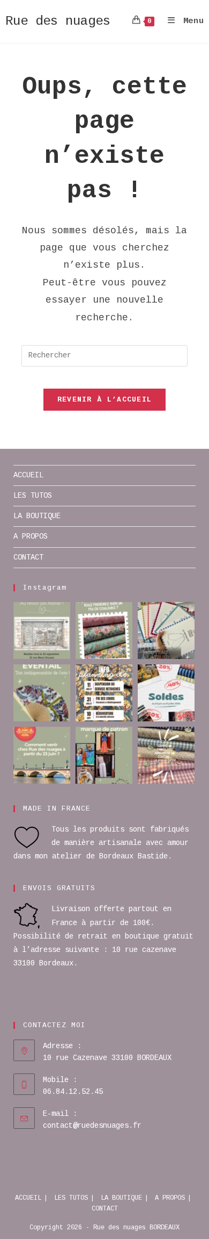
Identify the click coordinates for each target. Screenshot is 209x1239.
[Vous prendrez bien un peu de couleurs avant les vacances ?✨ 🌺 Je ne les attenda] (104, 630)
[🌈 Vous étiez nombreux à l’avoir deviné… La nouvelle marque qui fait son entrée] (166, 630)
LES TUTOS (32, 495)
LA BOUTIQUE (37, 516)
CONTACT (28, 557)
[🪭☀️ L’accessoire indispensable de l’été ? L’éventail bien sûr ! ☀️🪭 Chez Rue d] (41, 692)
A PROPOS (30, 536)
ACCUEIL (28, 475)
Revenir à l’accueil (104, 400)
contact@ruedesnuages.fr (92, 1125)
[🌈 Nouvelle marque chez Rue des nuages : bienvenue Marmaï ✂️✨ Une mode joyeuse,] (104, 755)
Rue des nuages (57, 21)
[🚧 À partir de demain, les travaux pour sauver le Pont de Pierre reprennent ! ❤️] (41, 755)
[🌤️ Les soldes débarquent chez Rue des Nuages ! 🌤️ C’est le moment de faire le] (166, 692)
